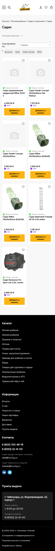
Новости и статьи (11, 410)
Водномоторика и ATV (13, 376)
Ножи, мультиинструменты (16, 353)
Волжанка (9, 52)
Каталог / (6, 21)
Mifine (39, 52)
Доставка (7, 424)
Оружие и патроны (11, 339)
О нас (5, 406)
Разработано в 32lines (12, 546)
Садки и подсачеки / (37, 21)
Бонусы (6, 401)
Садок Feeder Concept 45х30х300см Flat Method (39, 93)
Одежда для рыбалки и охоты (17, 358)
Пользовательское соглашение (16, 540)
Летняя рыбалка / (19, 21)
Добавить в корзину (14, 111)
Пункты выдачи (9, 429)
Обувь (5, 362)
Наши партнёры (10, 415)
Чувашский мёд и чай (13, 381)
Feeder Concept (28, 52)
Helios (17, 52)
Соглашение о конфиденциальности (18, 535)
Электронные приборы (13, 372)
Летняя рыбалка (10, 330)
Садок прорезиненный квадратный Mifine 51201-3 (14, 93)
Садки (49, 21)
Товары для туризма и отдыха (17, 367)
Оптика (5, 344)
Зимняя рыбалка (10, 335)
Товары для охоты (11, 349)
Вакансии (7, 420)
